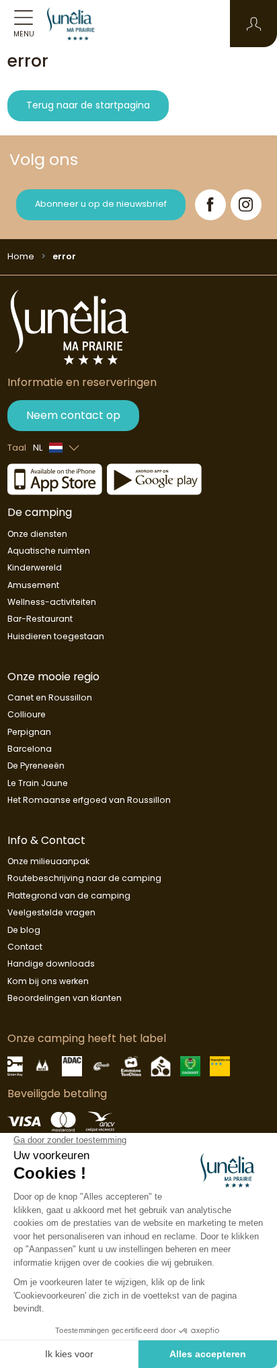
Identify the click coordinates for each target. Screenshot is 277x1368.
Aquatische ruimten (48, 550)
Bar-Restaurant (40, 618)
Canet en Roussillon (49, 697)
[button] (254, 23)
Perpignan (29, 732)
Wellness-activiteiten (51, 602)
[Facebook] (210, 204)
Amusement (33, 585)
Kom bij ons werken (48, 981)
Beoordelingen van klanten (64, 998)
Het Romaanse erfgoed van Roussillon (89, 800)
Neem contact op (73, 415)
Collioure (26, 714)
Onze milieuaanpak (48, 861)
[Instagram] (246, 204)
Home (20, 256)
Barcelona (29, 748)
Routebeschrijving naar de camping (84, 878)
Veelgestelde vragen (51, 912)
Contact (24, 946)
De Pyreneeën (36, 765)
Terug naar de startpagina (88, 105)
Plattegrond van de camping (68, 895)
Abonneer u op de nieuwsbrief (101, 203)
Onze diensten (37, 534)
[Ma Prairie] (77, 23)
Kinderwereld (34, 567)
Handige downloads (51, 963)
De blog (23, 930)
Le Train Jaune (37, 783)
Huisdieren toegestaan (55, 636)
